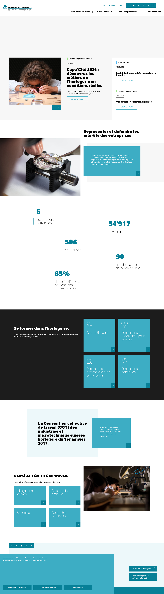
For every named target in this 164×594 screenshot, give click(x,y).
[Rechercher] (153, 5)
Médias (120, 5)
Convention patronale (80, 12)
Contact (103, 5)
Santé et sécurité (154, 12)
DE (160, 5)
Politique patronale (104, 12)
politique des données (38, 560)
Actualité (112, 5)
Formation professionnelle (129, 12)
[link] (17, 8)
